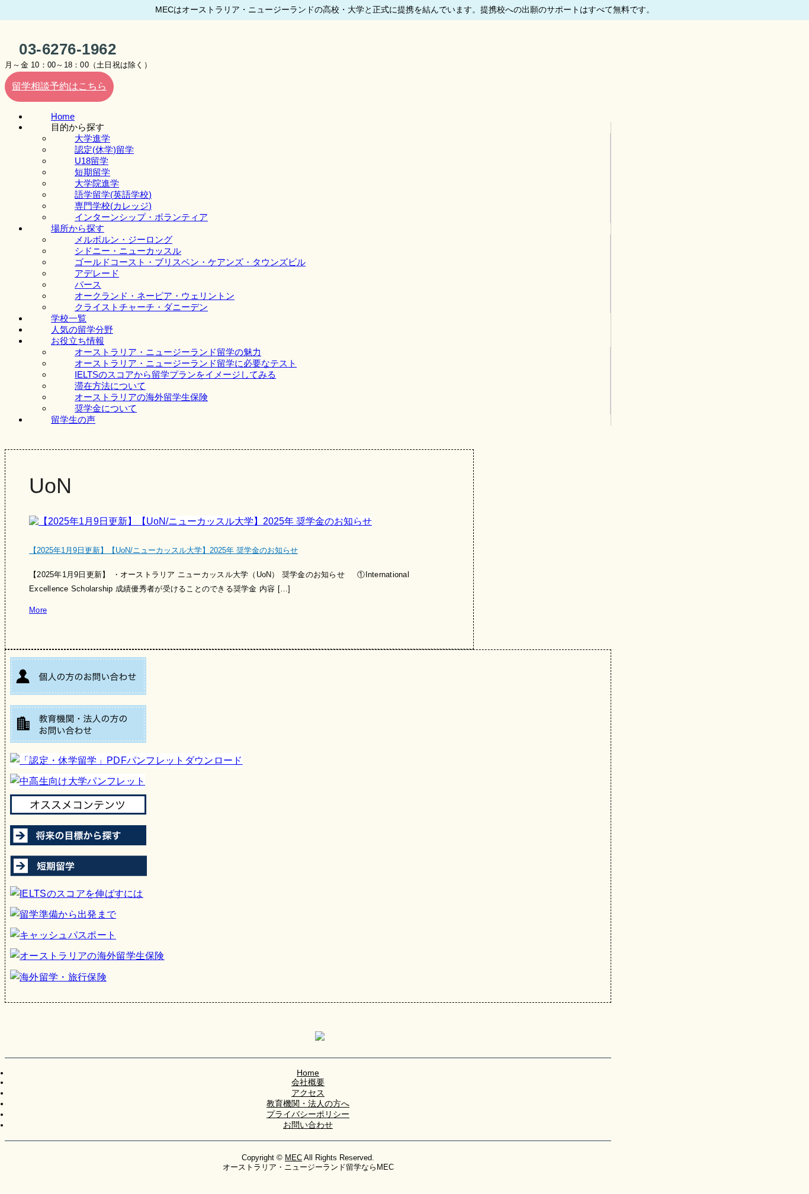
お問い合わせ (308, 1124)
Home (308, 1072)
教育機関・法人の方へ (308, 1103)
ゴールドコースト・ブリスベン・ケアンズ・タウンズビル (190, 262)
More (38, 610)
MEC (293, 1157)
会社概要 (308, 1082)
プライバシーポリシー (308, 1114)
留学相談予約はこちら (59, 86)
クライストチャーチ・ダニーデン (141, 307)
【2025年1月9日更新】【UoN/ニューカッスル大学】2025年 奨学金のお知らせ (163, 550)
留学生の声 (73, 419)
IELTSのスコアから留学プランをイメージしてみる (175, 374)
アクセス (308, 1093)
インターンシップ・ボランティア (141, 217)
